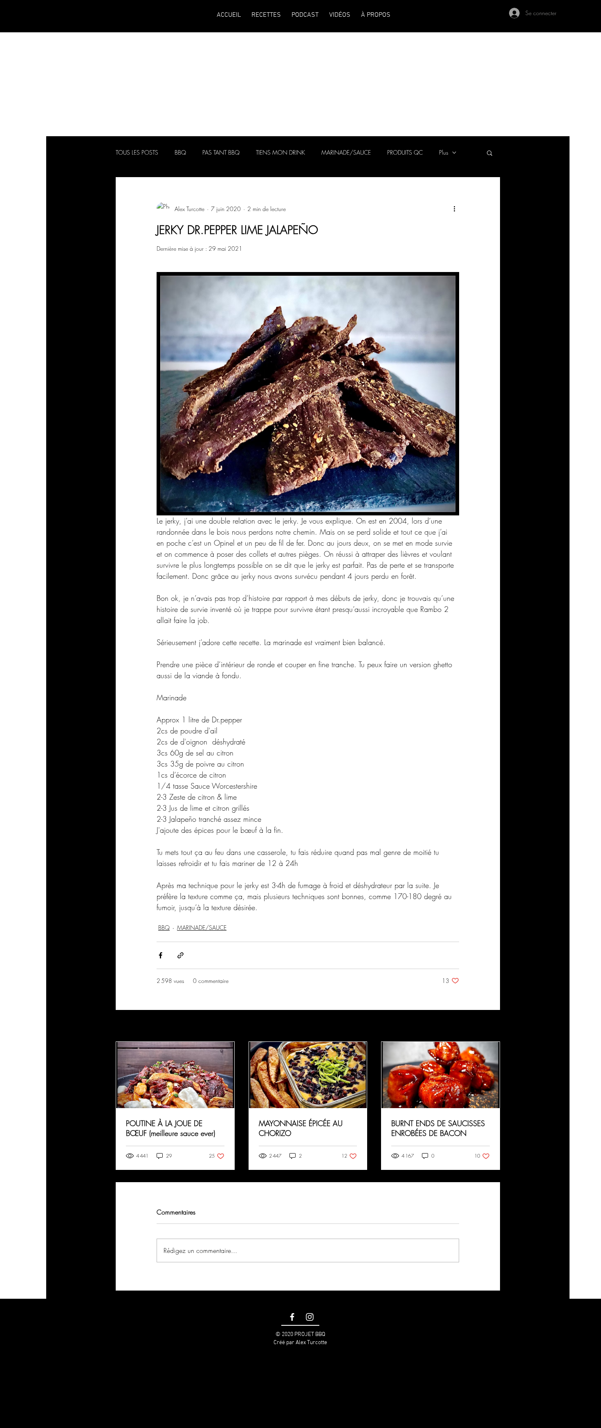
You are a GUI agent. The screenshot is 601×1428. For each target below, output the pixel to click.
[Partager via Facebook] (160, 955)
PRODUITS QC (405, 152)
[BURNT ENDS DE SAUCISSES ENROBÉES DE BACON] (440, 1075)
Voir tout (490, 1026)
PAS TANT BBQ (221, 152)
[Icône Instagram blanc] (310, 1317)
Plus (443, 152)
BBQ (180, 152)
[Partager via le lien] (180, 955)
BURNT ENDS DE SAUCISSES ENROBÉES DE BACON (438, 1128)
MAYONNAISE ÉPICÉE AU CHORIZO (301, 1128)
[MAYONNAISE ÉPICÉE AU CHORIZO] (308, 1075)
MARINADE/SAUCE (346, 152)
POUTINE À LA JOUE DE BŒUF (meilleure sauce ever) (170, 1128)
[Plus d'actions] (454, 209)
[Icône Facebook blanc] (292, 1317)
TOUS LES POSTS (137, 152)
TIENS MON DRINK (280, 152)
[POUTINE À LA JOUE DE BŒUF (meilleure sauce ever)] (175, 1075)
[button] (489, 152)
